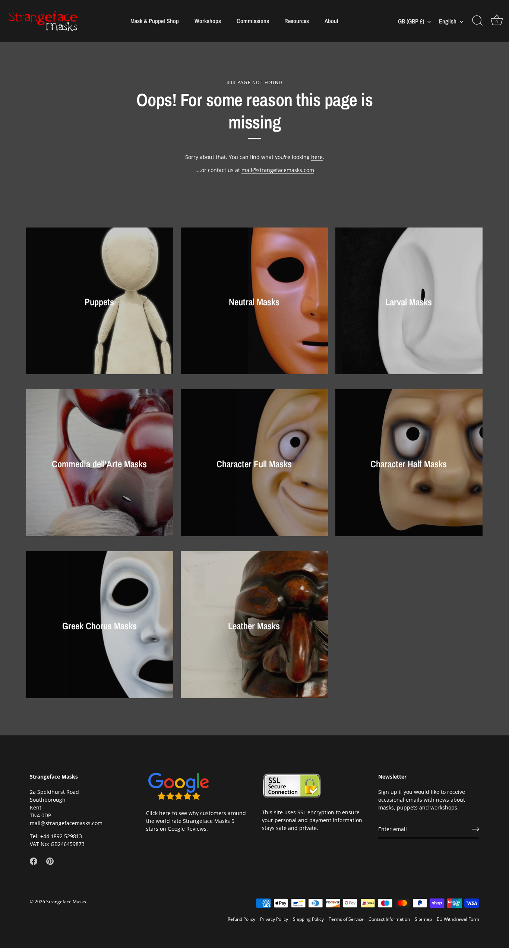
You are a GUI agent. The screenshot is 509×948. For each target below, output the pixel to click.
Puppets (99, 302)
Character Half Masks (409, 464)
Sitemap (423, 919)
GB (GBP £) (411, 21)
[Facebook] (33, 860)
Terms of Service (346, 919)
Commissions (253, 21)
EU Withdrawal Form (458, 919)
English (447, 21)
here (317, 156)
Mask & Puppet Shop (154, 21)
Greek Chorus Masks (99, 626)
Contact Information (389, 919)
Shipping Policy (308, 919)
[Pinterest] (50, 860)
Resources (296, 21)
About (331, 21)
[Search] (477, 21)
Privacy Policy (274, 919)
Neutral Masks (254, 302)
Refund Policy (241, 919)
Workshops (208, 21)
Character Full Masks (254, 464)
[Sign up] (475, 829)
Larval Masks (409, 302)
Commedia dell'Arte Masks (99, 464)
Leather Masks (254, 626)
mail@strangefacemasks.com (277, 170)
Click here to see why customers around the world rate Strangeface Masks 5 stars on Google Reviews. (196, 820)
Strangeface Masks (66, 901)
